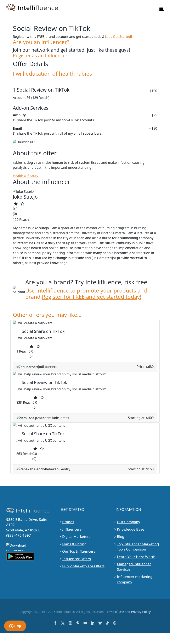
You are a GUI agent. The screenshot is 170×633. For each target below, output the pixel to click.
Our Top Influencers (78, 551)
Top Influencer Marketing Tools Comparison (138, 547)
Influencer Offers (76, 558)
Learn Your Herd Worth (136, 556)
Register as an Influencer (40, 55)
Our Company (128, 521)
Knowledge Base (130, 529)
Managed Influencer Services (134, 567)
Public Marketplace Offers (83, 566)
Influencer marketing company (134, 579)
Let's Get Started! (118, 36)
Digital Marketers (76, 536)
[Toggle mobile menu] (161, 8)
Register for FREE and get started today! (91, 296)
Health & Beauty (25, 175)
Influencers (71, 529)
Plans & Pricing (74, 544)
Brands (68, 521)
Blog (120, 536)
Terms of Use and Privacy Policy (128, 612)
